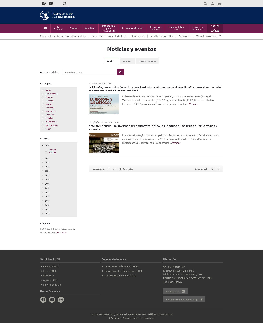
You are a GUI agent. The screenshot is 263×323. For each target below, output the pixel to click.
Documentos (184, 36)
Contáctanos (173, 291)
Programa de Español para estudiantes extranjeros (63, 36)
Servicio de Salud (52, 284)
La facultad (58, 28)
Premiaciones (51, 121)
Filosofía (49, 100)
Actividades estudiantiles (162, 36)
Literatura (50, 114)
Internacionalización (132, 28)
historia (70, 228)
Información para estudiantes (108, 28)
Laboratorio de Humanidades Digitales (109, 36)
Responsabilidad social (176, 28)
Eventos (127, 61)
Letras (43, 232)
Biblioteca (48, 275)
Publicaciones (138, 36)
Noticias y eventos (215, 28)
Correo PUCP (49, 270)
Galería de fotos (147, 61)
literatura (51, 232)
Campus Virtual (51, 266)
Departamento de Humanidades (121, 266)
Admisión (90, 28)
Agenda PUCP (50, 280)
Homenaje (50, 107)
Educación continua (155, 28)
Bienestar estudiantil (198, 28)
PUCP (43, 228)
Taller (48, 128)
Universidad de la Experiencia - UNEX (123, 270)
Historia (49, 104)
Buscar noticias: (49, 72)
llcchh (49, 228)
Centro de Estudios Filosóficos (120, 275)
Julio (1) (52, 149)
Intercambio (51, 111)
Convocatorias (52, 93)
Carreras (74, 28)
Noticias (111, 61)
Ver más (193, 103)
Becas (48, 90)
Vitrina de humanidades (206, 36)
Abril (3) (52, 152)
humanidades (59, 228)
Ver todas (61, 232)
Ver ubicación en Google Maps (182, 299)
